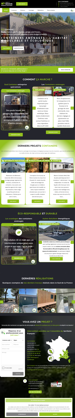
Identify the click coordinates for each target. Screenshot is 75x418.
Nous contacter (51, 10)
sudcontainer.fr (34, 388)
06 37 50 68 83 (35, 392)
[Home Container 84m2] (37, 165)
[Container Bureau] (13, 165)
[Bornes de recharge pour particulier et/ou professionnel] (56, 231)
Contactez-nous (18, 48)
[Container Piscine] (62, 165)
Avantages (31, 10)
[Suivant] (72, 40)
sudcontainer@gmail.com (37, 386)
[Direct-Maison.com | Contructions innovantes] (7, 3)
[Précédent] (2, 40)
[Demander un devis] (43, 91)
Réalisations (41, 10)
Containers (14, 10)
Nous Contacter (56, 258)
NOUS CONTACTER (65, 69)
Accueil (6, 10)
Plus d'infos (6, 48)
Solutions (22, 10)
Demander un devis (15, 134)
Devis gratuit (22, 3)
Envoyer (18, 373)
